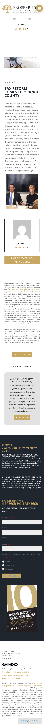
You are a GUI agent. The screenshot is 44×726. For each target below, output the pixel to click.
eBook (7, 561)
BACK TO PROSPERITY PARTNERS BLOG (22, 260)
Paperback (9, 565)
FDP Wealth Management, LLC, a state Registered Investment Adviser (22, 291)
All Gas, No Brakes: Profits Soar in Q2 (22, 380)
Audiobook (9, 569)
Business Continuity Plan (21, 672)
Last (4, 537)
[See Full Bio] (27, 28)
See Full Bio (20, 28)
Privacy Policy (6, 672)
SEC (9, 678)
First (4, 527)
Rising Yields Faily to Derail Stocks (20, 455)
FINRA (4, 678)
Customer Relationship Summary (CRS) (15, 675)
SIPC (13, 678)
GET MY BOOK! (11, 575)
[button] (39, 8)
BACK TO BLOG (22, 354)
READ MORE (22, 417)
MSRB (18, 678)
